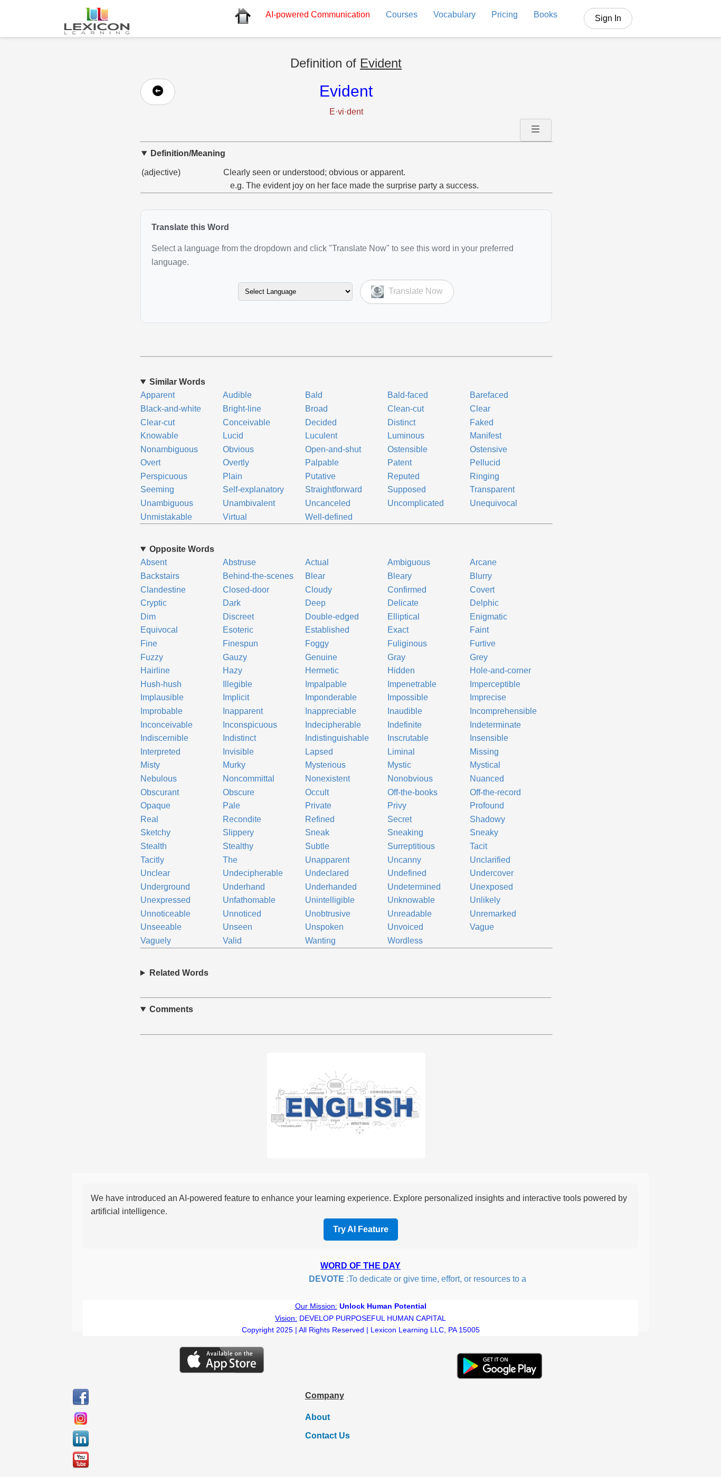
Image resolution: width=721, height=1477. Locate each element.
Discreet (238, 616)
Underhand (244, 886)
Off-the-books (412, 792)
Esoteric (238, 629)
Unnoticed (242, 913)
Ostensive (488, 449)
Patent (399, 462)
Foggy (317, 643)
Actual (317, 562)
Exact (398, 629)
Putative (320, 476)
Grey (479, 657)
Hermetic (322, 670)
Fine (148, 643)
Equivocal (159, 629)
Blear (315, 575)
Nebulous (158, 778)
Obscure (238, 792)
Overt (150, 462)
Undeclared (327, 873)
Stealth (153, 846)
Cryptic (153, 602)
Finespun (240, 643)
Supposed (406, 489)
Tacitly (152, 859)
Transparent (492, 489)
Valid (232, 940)
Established (327, 629)
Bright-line (242, 408)
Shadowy (487, 819)
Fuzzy (151, 657)
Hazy (232, 670)
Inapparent (243, 711)
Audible (237, 394)
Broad (316, 408)
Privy (396, 805)
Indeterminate (495, 724)
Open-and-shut (333, 449)
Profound (487, 805)
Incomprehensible (503, 711)
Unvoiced (405, 926)
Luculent (321, 435)
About (317, 1417)
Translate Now (414, 291)
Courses (402, 14)
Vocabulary (454, 14)
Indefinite (404, 724)
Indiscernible (164, 737)
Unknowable (411, 899)
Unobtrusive (327, 913)
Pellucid (485, 462)
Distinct (401, 422)
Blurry (481, 575)
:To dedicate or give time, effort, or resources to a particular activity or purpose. (459, 1278)
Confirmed (406, 589)
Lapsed (319, 751)
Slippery (238, 832)
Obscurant (159, 792)
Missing (484, 751)
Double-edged (332, 616)
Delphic (484, 602)
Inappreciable (330, 711)
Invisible (238, 751)
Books (545, 14)
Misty (150, 764)
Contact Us (327, 1435)
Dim (148, 616)
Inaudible (404, 711)
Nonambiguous (169, 449)
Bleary (399, 575)
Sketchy (155, 832)
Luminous (405, 435)
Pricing (504, 14)
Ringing (484, 476)
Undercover (492, 873)
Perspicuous (163, 476)
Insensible (489, 737)
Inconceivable (166, 724)
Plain (232, 476)
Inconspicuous (250, 724)
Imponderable (331, 697)
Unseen (237, 926)
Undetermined (414, 886)
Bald (313, 394)
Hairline (155, 670)
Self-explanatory (253, 489)
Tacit (478, 846)
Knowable (159, 435)
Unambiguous (166, 503)
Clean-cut (405, 408)
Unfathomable (249, 899)
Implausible (162, 697)
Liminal (401, 751)
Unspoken (324, 926)
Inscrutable (408, 737)
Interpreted (160, 751)
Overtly (236, 462)
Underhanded (331, 886)
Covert (482, 589)
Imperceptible (495, 684)
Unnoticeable (165, 913)
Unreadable (409, 913)
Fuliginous (407, 643)
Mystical (485, 764)
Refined (320, 819)
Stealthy (238, 846)
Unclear (155, 873)
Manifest (485, 435)
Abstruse (239, 562)
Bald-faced (407, 394)
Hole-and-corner (500, 670)
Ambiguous (408, 562)
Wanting (320, 940)
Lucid (233, 435)
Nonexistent (327, 778)
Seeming (157, 489)
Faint (479, 629)
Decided (321, 422)
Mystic (399, 764)
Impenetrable (412, 684)
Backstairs (159, 575)
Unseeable (161, 926)
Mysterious (325, 764)
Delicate (403, 602)
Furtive (483, 643)
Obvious (238, 449)
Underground (165, 886)
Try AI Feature (360, 1229)
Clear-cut (157, 422)
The (230, 859)
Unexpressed (165, 899)
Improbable (161, 711)
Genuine (321, 657)
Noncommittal (248, 778)
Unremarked (493, 913)
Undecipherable (253, 873)
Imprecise (488, 697)
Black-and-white (170, 408)
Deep (315, 602)
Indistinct (239, 737)
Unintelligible (330, 899)
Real (149, 819)
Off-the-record (495, 792)
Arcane (483, 562)
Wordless (405, 940)
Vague (482, 926)
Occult (317, 792)
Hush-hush (161, 684)
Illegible (237, 684)
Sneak (317, 832)
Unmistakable (166, 516)
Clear (480, 408)
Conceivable (246, 422)
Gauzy (235, 657)
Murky (234, 764)
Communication (317, 14)
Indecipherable (333, 724)
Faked (482, 422)
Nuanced (487, 778)
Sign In (608, 18)
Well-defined (329, 516)
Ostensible (407, 449)
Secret (399, 819)
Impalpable (326, 684)
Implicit (236, 697)
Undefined (406, 873)
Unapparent (327, 859)
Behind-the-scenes (258, 575)
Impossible (407, 697)
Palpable (322, 462)
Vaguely (155, 940)
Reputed (403, 476)
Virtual (235, 516)
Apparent (157, 394)
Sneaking (405, 832)
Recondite (242, 819)
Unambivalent (249, 503)
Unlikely (485, 899)
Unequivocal (493, 503)
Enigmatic (488, 616)
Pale (231, 805)
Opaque (155, 805)
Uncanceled (327, 503)
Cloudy (318, 589)
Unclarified (490, 859)
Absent (153, 562)
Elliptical (403, 616)
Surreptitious (411, 846)
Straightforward (333, 489)
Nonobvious (410, 778)
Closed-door (246, 589)
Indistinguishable (337, 737)
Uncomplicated (415, 503)
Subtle (317, 846)
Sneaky (484, 832)
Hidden (401, 670)
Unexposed (491, 886)
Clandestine (163, 589)
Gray (396, 657)
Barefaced (489, 394)
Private (318, 805)
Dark (232, 602)
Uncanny (404, 859)
